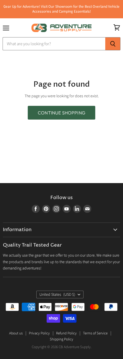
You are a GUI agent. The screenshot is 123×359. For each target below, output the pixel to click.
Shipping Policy (61, 339)
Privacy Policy (39, 333)
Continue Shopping (61, 113)
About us (16, 333)
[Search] (112, 43)
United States (57, 294)
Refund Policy (66, 333)
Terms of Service (95, 333)
